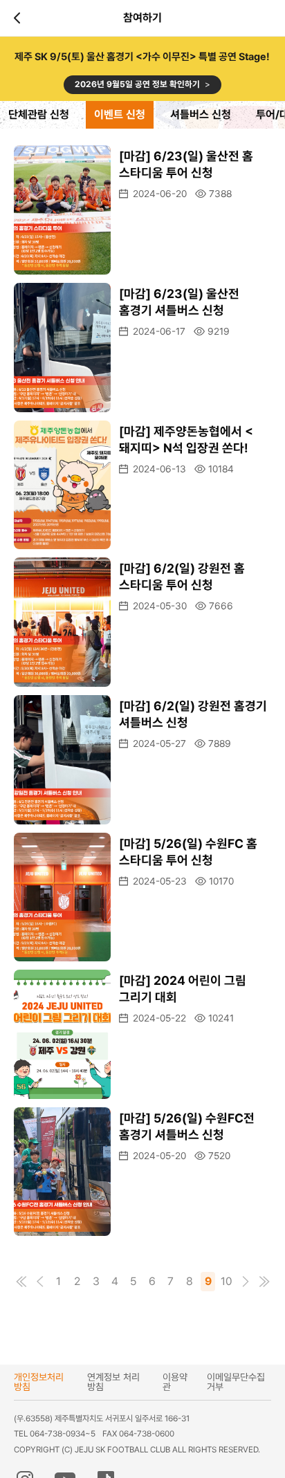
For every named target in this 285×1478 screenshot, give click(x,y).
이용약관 (175, 1382)
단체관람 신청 (38, 114)
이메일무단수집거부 (236, 1382)
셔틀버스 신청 (200, 114)
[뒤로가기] (19, 18)
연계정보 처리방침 (113, 1382)
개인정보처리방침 (39, 1382)
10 (226, 1281)
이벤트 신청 (119, 114)
